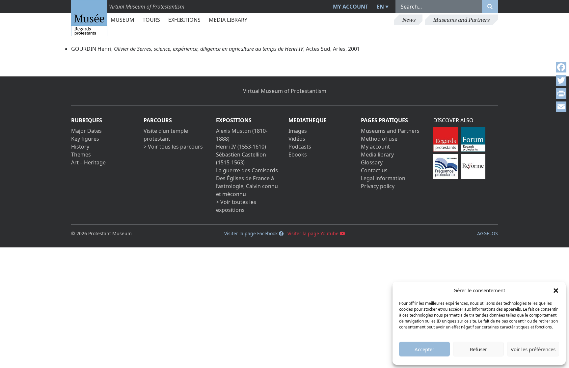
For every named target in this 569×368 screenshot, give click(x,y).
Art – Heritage (88, 162)
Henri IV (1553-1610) (241, 146)
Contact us (374, 170)
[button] (556, 290)
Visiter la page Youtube (313, 233)
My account (350, 6)
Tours (151, 19)
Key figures (85, 138)
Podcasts (299, 146)
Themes (81, 154)
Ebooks (297, 154)
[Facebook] (561, 67)
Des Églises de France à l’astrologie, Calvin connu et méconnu (247, 186)
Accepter (424, 349)
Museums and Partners (461, 19)
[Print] (561, 93)
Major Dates (86, 130)
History (80, 146)
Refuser (478, 349)
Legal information (383, 178)
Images (297, 130)
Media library (228, 19)
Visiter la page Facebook (251, 233)
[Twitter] (561, 80)
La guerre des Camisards (247, 170)
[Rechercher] (490, 6)
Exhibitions (184, 19)
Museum (122, 19)
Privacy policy (377, 186)
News (409, 19)
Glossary (372, 162)
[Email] (561, 106)
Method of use (379, 138)
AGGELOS (487, 233)
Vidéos (296, 138)
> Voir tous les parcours (173, 146)
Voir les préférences (533, 349)
